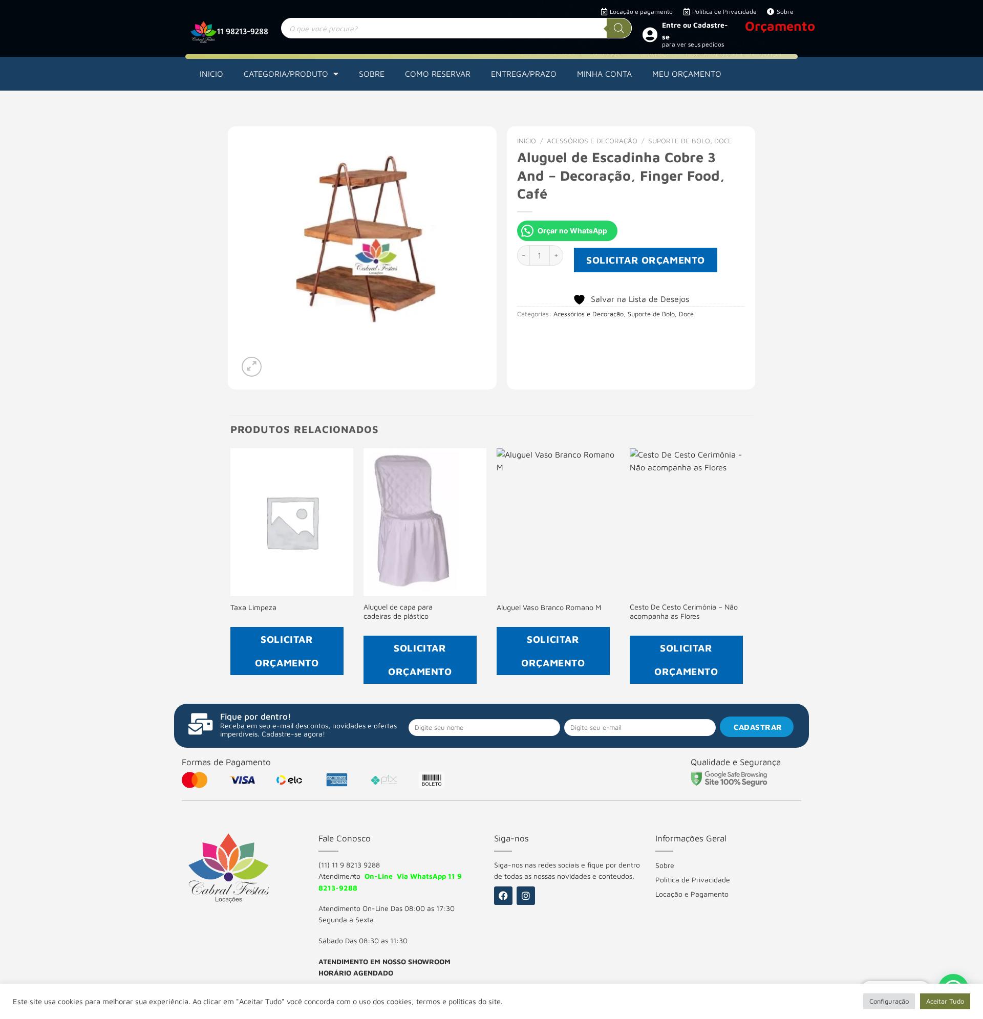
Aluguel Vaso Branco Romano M (549, 607)
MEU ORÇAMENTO (686, 73)
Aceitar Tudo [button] (945, 1001)
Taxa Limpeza (253, 607)
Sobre (664, 865)
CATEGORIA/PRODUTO (286, 73)
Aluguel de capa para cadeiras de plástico (398, 611)
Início (526, 141)
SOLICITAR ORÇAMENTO (645, 260)
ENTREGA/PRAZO (524, 73)
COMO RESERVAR (438, 73)
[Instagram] (526, 895)
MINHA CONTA (604, 73)
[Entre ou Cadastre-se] (649, 34)
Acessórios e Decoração (592, 141)
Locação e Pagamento (692, 894)
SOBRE (371, 73)
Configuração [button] (889, 1001)
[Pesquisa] (619, 28)
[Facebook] (503, 895)
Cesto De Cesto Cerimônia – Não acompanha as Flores (684, 611)
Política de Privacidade (692, 879)
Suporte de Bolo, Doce (690, 141)
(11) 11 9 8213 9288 (349, 864)
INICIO (211, 73)
